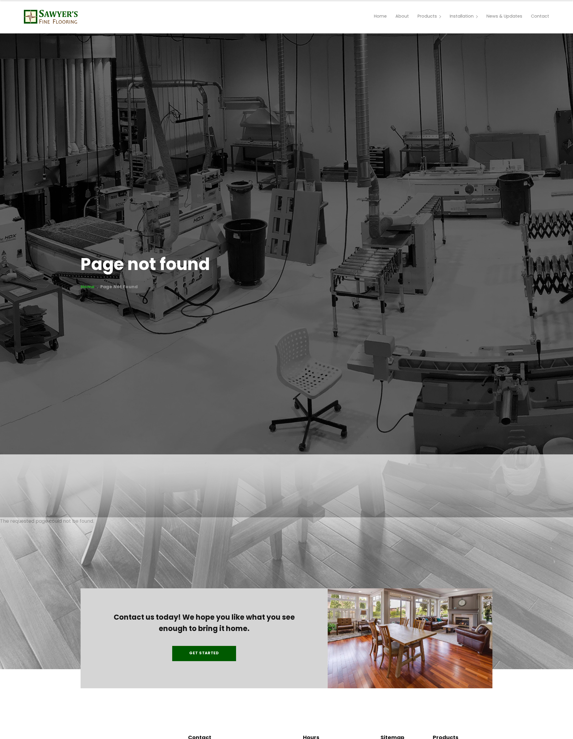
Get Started (204, 653)
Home (88, 287)
